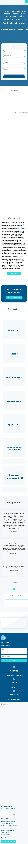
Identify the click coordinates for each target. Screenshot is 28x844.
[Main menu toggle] (26, 1)
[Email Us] (14, 691)
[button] (6, 604)
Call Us (14, 683)
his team (15, 247)
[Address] (14, 667)
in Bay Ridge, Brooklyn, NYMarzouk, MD (14, 675)
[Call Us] (14, 679)
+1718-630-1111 (14, 687)
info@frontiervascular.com (14, 699)
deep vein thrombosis (19, 228)
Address (14, 671)
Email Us (14, 695)
